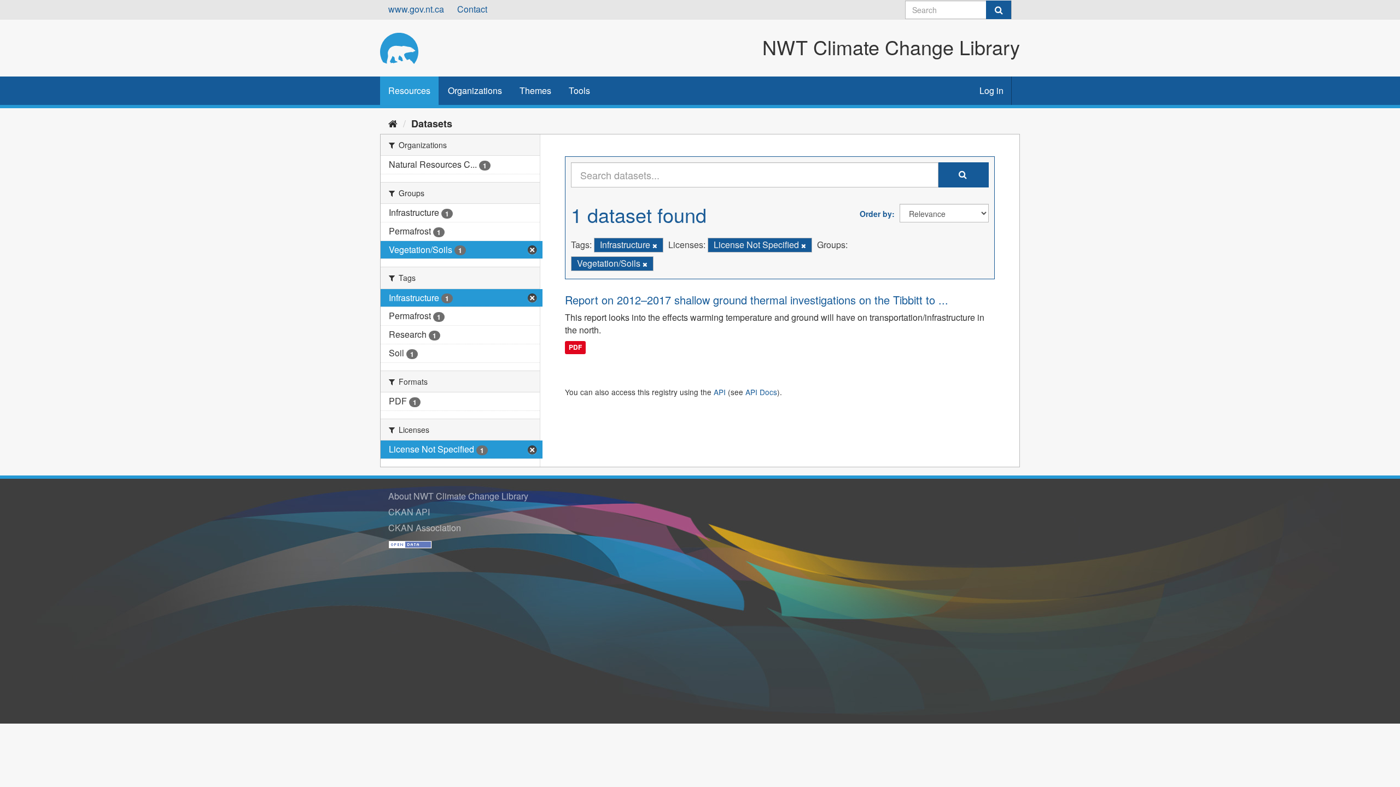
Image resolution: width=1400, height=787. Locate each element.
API (720, 391)
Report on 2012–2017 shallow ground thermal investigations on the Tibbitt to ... (756, 300)
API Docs (761, 391)
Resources (409, 90)
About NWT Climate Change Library (458, 496)
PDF (575, 347)
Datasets (431, 123)
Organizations (475, 90)
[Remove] (654, 245)
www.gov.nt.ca (416, 9)
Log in (991, 90)
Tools (579, 90)
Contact (472, 9)
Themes (535, 90)
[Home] (393, 123)
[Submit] (998, 10)
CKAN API (409, 512)
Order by (876, 213)
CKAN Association (424, 527)
